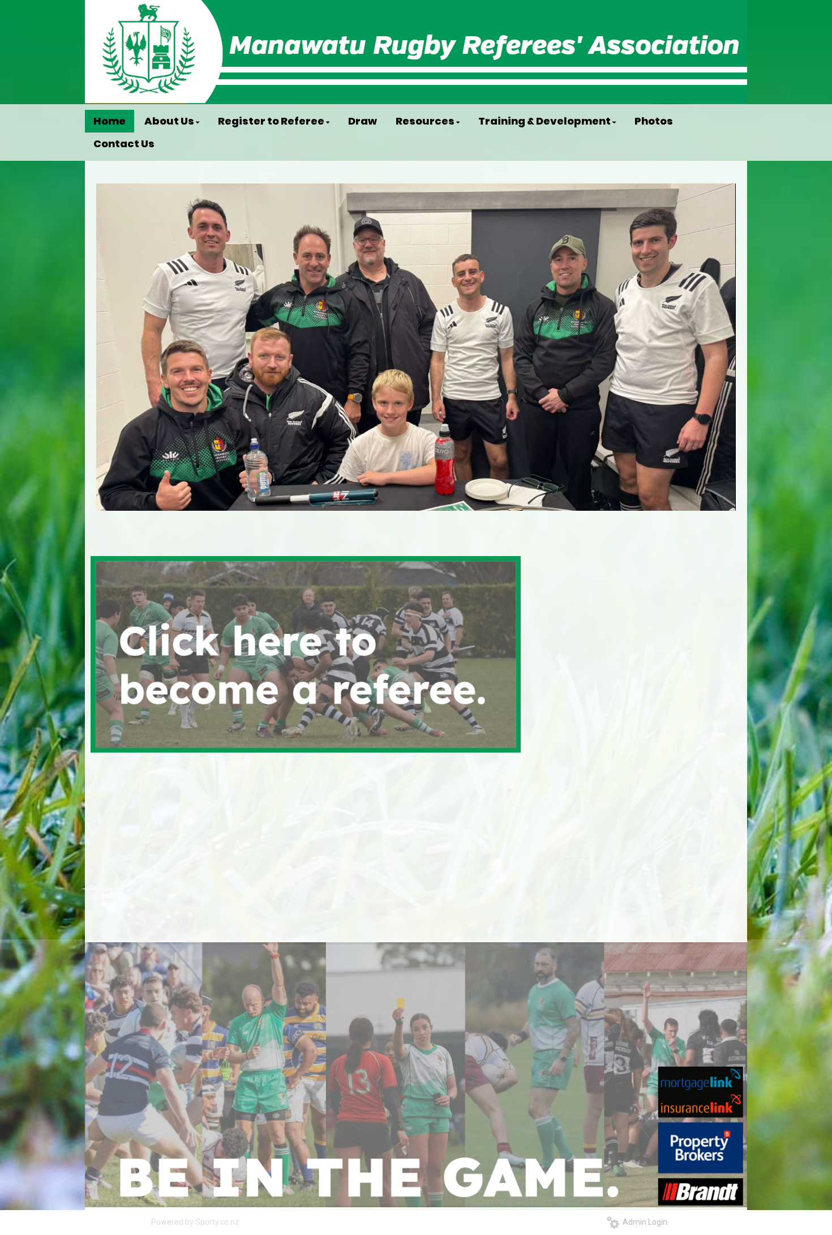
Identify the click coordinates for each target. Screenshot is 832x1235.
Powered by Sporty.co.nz (195, 1222)
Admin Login (643, 1222)
